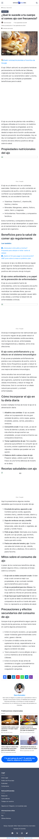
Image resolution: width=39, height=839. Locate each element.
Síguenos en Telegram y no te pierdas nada (14, 806)
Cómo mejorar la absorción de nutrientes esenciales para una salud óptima (9, 748)
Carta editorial (5, 798)
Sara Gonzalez (7, 22)
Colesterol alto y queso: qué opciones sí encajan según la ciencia (10, 728)
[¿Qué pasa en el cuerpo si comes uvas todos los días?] (29, 740)
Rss (2, 815)
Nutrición (9, 7)
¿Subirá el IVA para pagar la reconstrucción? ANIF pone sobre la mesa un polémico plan (17, 257)
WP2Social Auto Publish (12, 838)
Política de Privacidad (7, 780)
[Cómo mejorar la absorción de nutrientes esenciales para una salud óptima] (10, 740)
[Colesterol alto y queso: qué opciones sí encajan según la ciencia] (10, 720)
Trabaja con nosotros (7, 801)
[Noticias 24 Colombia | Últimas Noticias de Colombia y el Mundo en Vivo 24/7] (19, 2)
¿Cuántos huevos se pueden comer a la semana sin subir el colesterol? (28, 728)
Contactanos (5, 786)
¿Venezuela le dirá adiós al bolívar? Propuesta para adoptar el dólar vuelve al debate (15, 250)
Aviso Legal (4, 778)
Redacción (4, 796)
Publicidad (4, 783)
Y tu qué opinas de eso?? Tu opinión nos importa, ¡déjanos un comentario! (19, 759)
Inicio (4, 7)
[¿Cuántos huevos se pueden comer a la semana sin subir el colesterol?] (29, 720)
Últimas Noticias (6, 818)
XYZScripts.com (28, 838)
